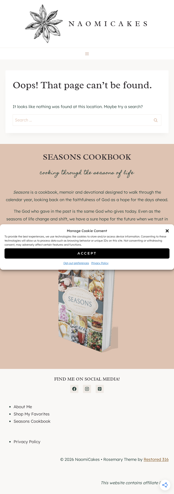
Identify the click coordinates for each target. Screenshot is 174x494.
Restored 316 (156, 459)
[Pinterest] (100, 389)
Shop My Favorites (32, 414)
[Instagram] (87, 389)
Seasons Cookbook (32, 421)
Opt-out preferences (76, 263)
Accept (87, 253)
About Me (23, 406)
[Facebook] (74, 389)
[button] (167, 231)
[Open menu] (87, 53)
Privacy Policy (100, 263)
